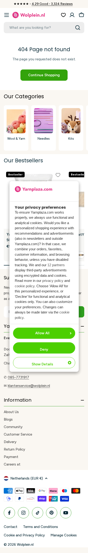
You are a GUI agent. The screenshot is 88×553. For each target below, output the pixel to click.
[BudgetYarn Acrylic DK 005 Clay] (80, 254)
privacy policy (52, 281)
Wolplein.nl (25, 544)
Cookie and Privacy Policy (24, 535)
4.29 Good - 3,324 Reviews (52, 4)
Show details (42, 364)
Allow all (42, 333)
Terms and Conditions (40, 527)
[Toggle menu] (6, 15)
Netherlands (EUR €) (26, 478)
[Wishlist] (63, 15)
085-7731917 (18, 377)
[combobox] (44, 27)
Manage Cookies (63, 535)
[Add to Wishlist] (58, 175)
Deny (44, 350)
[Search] (77, 27)
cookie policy (24, 286)
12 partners (56, 265)
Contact (10, 527)
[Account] (72, 15)
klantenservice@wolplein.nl (29, 386)
